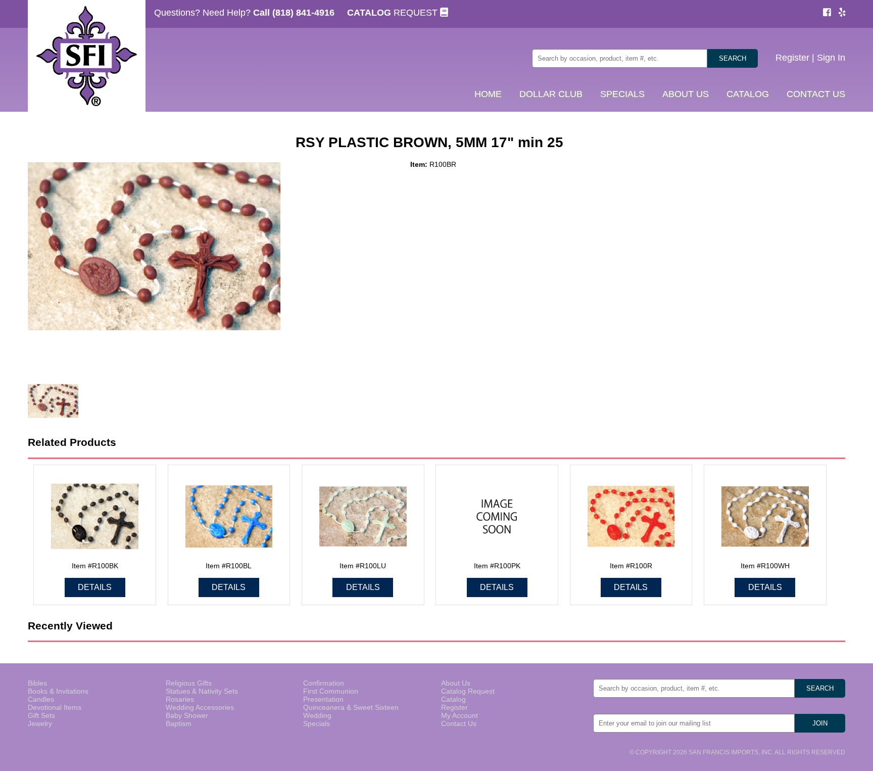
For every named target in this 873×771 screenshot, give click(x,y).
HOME (488, 94)
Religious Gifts (189, 683)
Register (792, 58)
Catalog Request (468, 691)
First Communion (330, 691)
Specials (316, 723)
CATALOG (747, 94)
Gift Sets (41, 715)
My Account (459, 715)
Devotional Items (54, 707)
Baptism (178, 723)
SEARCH (732, 58)
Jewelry (40, 723)
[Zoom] (154, 247)
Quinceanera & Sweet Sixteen (351, 707)
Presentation (323, 699)
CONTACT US (816, 94)
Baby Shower (187, 715)
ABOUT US (685, 94)
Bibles (37, 683)
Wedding (317, 715)
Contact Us (458, 723)
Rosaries (180, 699)
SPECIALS (622, 94)
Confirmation (323, 683)
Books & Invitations (58, 691)
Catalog (453, 699)
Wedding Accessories (200, 707)
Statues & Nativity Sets (202, 691)
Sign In (831, 58)
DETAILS (95, 587)
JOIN (820, 723)
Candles (41, 699)
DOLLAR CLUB (551, 94)
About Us (455, 683)
